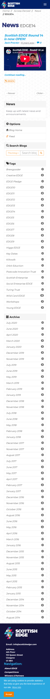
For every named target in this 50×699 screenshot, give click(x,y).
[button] (41, 153)
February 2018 (24, 431)
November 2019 (24, 359)
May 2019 (24, 376)
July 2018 (24, 413)
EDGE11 (24, 193)
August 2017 (24, 455)
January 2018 (24, 437)
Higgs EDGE (24, 247)
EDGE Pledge (24, 181)
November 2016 (24, 503)
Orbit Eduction (24, 265)
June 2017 (24, 467)
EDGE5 (24, 217)
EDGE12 (24, 199)
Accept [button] (9, 694)
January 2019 (24, 395)
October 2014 (24, 611)
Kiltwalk (24, 259)
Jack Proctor (11, 42)
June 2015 (24, 569)
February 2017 (24, 485)
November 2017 (24, 449)
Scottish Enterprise (24, 277)
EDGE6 (24, 223)
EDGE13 (24, 205)
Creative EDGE (24, 175)
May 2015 (24, 575)
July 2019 (24, 365)
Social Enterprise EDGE (24, 283)
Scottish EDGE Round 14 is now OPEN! (23, 37)
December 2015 (24, 551)
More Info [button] (16, 687)
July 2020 (24, 322)
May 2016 (24, 527)
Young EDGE (24, 307)
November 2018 (24, 407)
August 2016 (24, 515)
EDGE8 (24, 235)
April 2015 (24, 581)
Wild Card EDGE (24, 295)
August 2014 (24, 617)
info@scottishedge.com (25, 644)
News (38, 11)
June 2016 (24, 521)
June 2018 (24, 419)
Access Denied (22, 11)
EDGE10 (24, 187)
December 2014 (24, 599)
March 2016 (24, 539)
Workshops (24, 301)
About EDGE (10, 668)
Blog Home (15, 130)
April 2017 (24, 479)
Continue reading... (15, 74)
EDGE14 (10, 81)
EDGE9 (24, 241)
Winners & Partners (14, 675)
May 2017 (24, 473)
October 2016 (24, 509)
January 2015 (24, 593)
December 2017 (24, 443)
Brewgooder (24, 169)
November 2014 (24, 605)
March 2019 (24, 383)
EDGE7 (24, 229)
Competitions (11, 672)
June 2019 (24, 370)
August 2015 (24, 563)
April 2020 (24, 334)
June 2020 (24, 328)
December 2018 (24, 401)
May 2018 (24, 425)
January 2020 (24, 346)
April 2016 (24, 533)
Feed (11, 136)
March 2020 (24, 340)
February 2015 (24, 587)
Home (5, 11)
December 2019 (24, 352)
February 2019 (24, 389)
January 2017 (24, 491)
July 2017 (24, 461)
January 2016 (24, 545)
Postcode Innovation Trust (24, 271)
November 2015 (24, 557)
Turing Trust (24, 289)
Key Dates (24, 253)
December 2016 (24, 497)
